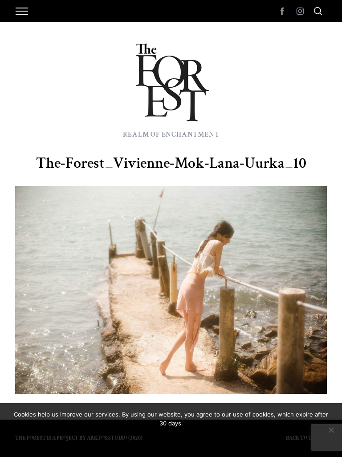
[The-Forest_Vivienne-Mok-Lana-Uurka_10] (171, 391)
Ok (171, 439)
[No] (330, 429)
